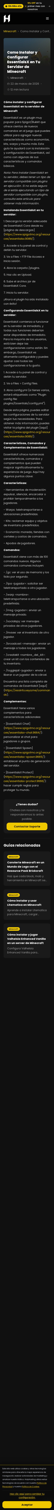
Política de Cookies (30, 1486)
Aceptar (27, 1505)
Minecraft (10, 31)
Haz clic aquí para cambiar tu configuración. (27, 1495)
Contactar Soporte (27, 826)
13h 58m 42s (15, 6)
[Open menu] (47, 18)
